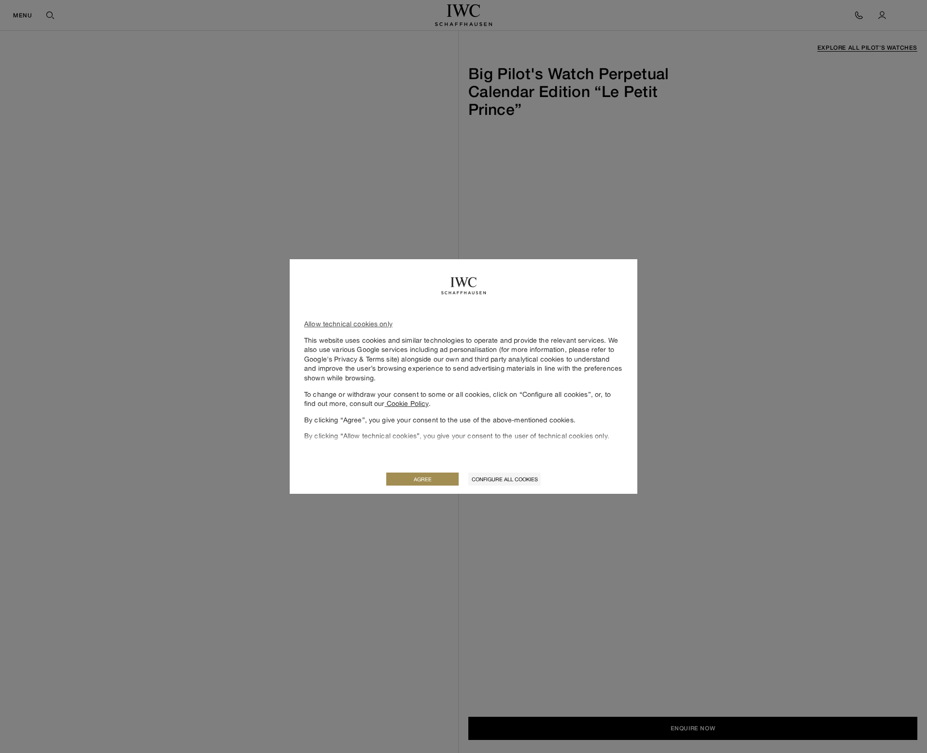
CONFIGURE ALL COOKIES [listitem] (505, 479)
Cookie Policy (407, 403)
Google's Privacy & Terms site (350, 359)
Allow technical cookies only (348, 324)
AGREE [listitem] (423, 479)
